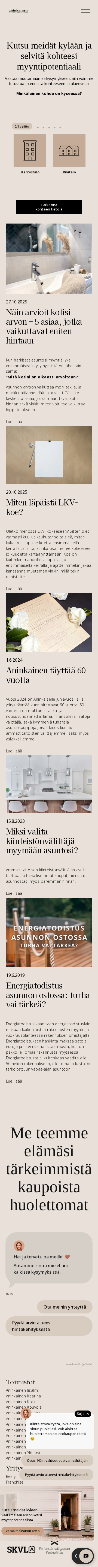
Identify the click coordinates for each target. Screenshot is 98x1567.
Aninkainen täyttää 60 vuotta (46, 674)
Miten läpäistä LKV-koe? (42, 506)
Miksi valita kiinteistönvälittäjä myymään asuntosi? (42, 840)
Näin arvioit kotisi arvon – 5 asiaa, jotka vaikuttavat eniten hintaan (44, 326)
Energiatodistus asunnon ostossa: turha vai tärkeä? (48, 994)
